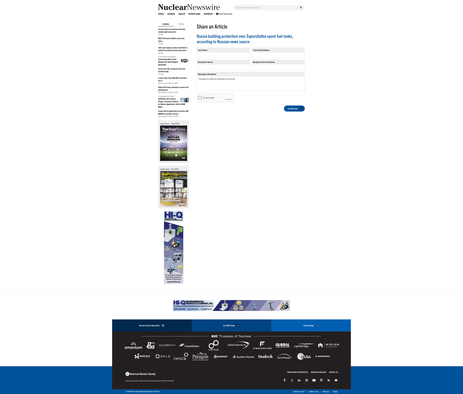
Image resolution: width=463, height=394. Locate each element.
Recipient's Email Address (264, 62)
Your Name (202, 50)
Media (335, 392)
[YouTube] (314, 380)
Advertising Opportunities (297, 372)
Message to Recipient (207, 74)
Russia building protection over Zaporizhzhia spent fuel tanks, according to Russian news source (245, 38)
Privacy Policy (299, 392)
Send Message (293, 108)
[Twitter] (291, 380)
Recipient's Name (205, 62)
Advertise (208, 13)
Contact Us (333, 372)
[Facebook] (284, 380)
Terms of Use (314, 392)
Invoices (326, 392)
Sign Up (181, 13)
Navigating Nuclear (318, 372)
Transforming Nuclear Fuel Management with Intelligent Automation (168, 62)
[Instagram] (306, 380)
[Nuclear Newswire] (328, 380)
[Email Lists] (336, 380)
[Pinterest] (321, 380)
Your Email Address (261, 50)
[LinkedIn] (299, 380)
